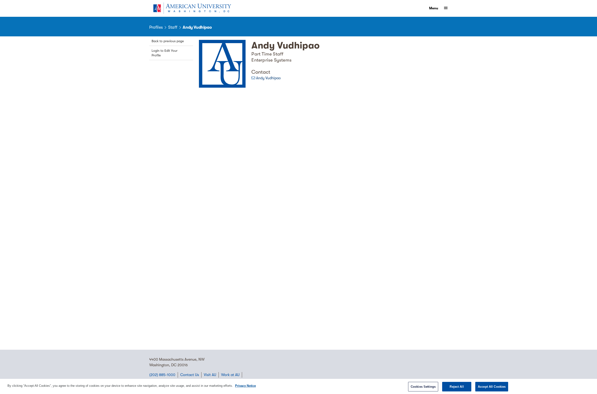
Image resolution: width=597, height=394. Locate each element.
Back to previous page (168, 41)
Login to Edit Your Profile (164, 53)
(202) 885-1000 (162, 375)
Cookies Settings (423, 386)
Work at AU (230, 375)
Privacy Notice (245, 385)
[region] (298, 386)
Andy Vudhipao (268, 78)
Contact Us (189, 375)
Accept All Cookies (492, 386)
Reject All (457, 386)
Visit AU (210, 375)
